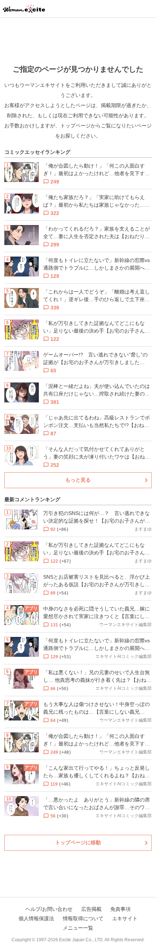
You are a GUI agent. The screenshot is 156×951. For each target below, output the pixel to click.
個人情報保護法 (36, 918)
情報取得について (83, 918)
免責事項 (120, 909)
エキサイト (124, 918)
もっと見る (78, 480)
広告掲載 (91, 909)
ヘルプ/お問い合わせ (49, 909)
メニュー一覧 (78, 928)
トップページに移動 (78, 842)
